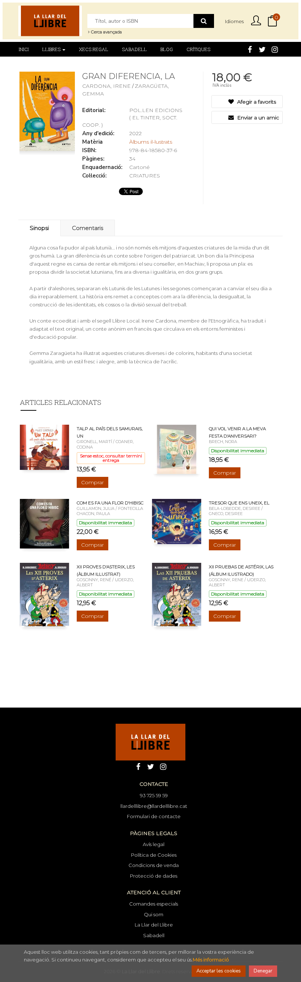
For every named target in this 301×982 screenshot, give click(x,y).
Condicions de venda (153, 865)
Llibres (52, 49)
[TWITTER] (262, 48)
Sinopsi (39, 227)
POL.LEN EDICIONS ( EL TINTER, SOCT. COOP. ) (132, 117)
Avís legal (153, 844)
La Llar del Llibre (154, 925)
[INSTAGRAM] (274, 48)
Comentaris (87, 227)
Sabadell (153, 935)
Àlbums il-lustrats (150, 142)
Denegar (263, 971)
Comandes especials (153, 904)
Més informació (211, 960)
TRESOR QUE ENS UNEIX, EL (239, 503)
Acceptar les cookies (218, 971)
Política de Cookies (154, 855)
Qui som (153, 914)
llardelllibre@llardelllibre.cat (153, 806)
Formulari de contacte (154, 816)
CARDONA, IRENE (107, 86)
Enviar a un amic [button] (257, 117)
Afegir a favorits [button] (256, 101)
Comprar (92, 482)
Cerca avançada (106, 32)
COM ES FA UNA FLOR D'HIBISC (110, 503)
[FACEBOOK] (249, 48)
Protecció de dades (153, 876)
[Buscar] (203, 21)
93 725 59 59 (154, 795)
